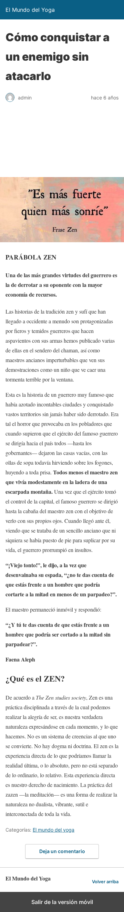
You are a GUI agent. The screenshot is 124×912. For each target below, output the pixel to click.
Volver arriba (105, 881)
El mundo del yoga (53, 830)
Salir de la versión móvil (62, 901)
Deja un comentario (62, 851)
